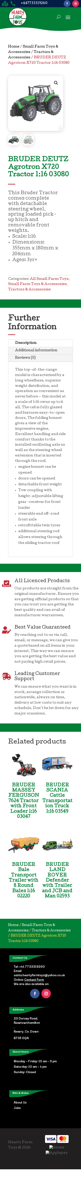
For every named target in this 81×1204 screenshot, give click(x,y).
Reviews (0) (25, 358)
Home (13, 47)
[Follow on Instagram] (75, 3)
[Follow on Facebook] (67, 3)
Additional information (36, 350)
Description (26, 343)
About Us (20, 1102)
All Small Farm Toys (49, 279)
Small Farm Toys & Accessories (37, 284)
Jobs (17, 1107)
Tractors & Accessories (29, 290)
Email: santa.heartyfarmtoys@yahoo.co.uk (39, 972)
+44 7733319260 (32, 966)
